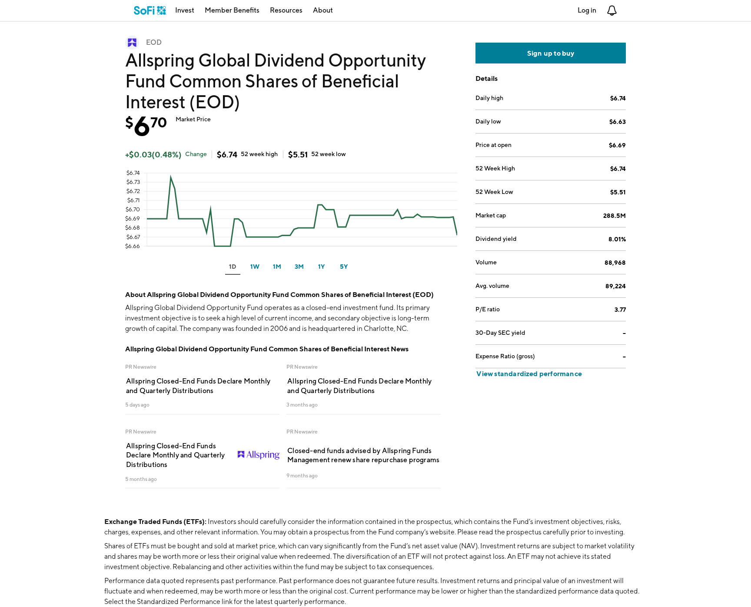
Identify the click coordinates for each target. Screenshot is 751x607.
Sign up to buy (551, 53)
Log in (587, 10)
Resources (286, 10)
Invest (184, 10)
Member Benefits (232, 10)
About (323, 10)
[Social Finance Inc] (150, 10)
